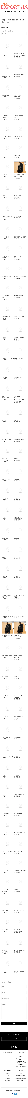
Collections (7, 1078)
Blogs (20, 1077)
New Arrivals (7, 1073)
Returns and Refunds (20, 1075)
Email (2, 990)
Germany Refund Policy (20, 1078)
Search (20, 1073)
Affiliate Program (20, 1080)
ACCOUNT (7, 11)
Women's (8, 1077)
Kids (8, 1081)
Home (2, 16)
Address (20, 1064)
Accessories (7, 1080)
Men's (7, 1075)
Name (2, 984)
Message (3, 1002)
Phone (20, 1059)
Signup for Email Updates (14, 1034)
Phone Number (5, 996)
